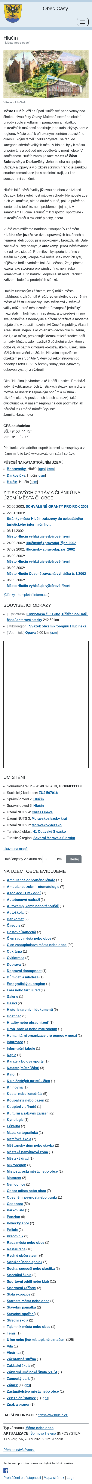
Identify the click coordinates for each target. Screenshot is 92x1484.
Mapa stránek (54, 1478)
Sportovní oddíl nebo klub (28, 1281)
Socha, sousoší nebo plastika (31, 1268)
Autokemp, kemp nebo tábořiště (33, 906)
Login (71, 1478)
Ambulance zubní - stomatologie (33, 887)
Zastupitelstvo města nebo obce (33, 1391)
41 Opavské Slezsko (49, 831)
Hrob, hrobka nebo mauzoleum (32, 1029)
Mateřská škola (19, 1139)
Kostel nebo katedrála (24, 1094)
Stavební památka (21, 1307)
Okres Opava (42, 812)
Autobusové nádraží (23, 900)
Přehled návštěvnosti (19, 1450)
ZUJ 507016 (48, 793)
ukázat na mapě (15, 849)
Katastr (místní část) (23, 1068)
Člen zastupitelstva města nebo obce (37, 945)
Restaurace (16, 1249)
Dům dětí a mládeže (23, 977)
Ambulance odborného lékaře (31, 880)
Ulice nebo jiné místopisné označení (36, 1340)
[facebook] (46, 1470)
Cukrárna (14, 951)
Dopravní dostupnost (24, 971)
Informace (15, 1042)
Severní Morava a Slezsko (54, 838)
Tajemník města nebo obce (28, 1327)
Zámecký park (18, 1378)
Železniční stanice (21, 1398)
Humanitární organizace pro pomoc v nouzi (42, 1035)
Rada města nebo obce (25, 1242)
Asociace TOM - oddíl (24, 893)
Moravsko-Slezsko (47, 825)
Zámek (12, 1385)
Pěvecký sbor (18, 1223)
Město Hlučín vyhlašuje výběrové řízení (38, 536)
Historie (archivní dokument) (30, 1009)
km (59, 859)
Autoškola (15, 912)
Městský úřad (18, 1158)
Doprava (14, 964)
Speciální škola (19, 1275)
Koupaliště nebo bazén (25, 1100)
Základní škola (18, 1366)
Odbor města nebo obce (26, 1191)
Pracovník (15, 1236)
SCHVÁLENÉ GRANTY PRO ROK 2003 (57, 506)
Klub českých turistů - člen (28, 1081)
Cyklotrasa (15, 958)
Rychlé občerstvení (22, 1255)
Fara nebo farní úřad (23, 990)
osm (50, 469)
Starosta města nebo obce (28, 1301)
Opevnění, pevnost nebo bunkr (32, 1197)
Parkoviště (15, 1210)
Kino (11, 1074)
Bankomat (15, 919)
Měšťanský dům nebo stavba (30, 1145)
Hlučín (38, 799)
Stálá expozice (18, 1294)
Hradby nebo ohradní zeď (28, 1022)
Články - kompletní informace (26, 595)
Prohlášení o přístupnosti (22, 1478)
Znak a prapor (18, 1404)
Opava (30, 632)
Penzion (13, 1217)
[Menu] (83, 22)
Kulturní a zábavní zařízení (28, 1113)
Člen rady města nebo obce (29, 938)
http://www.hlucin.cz (53, 1415)
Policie (12, 1230)
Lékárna (13, 1126)
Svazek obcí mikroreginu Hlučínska (57, 626)
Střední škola (17, 1320)
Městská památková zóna (27, 1152)
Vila (10, 1346)
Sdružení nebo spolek (24, 1262)
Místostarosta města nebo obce (32, 1171)
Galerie (12, 996)
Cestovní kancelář (21, 932)
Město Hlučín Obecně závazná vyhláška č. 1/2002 (46, 573)
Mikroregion (16, 1165)
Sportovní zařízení (21, 1288)
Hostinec (14, 1016)
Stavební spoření (20, 1314)
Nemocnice (16, 1184)
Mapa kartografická (22, 1133)
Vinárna (13, 1353)
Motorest (14, 1178)
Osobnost (15, 1204)
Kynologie (15, 1120)
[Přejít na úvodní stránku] (12, 13)
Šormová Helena (43, 1433)
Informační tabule (21, 1048)
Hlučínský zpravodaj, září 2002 (50, 549)
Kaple (11, 1055)
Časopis (13, 925)
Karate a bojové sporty (25, 1061)
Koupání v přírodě (21, 1107)
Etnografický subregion (26, 984)
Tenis (11, 1333)
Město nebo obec (39, 1428)
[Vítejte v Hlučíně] (46, 73)
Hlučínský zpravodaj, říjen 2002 (51, 543)
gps (42, 469)
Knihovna (15, 1087)
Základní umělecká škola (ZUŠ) (32, 1372)
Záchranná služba (21, 1359)
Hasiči (12, 1003)
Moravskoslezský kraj (49, 818)
